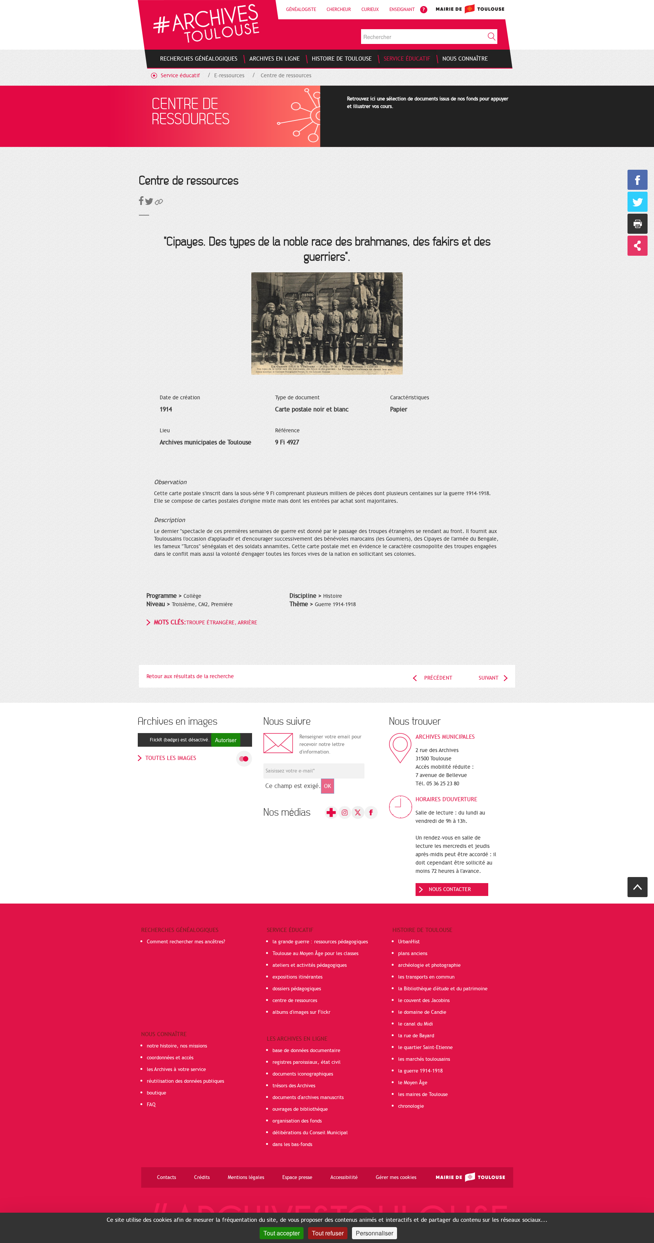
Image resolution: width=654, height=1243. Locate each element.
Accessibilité (344, 1177)
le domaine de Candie (422, 1012)
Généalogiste (301, 9)
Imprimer (638, 224)
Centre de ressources (286, 75)
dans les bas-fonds (292, 1144)
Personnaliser (374, 1233)
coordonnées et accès (170, 1058)
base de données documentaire (306, 1051)
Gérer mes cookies (396, 1177)
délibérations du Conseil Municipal (310, 1133)
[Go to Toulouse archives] (206, 23)
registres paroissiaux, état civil (306, 1062)
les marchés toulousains (424, 1059)
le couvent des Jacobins (424, 1001)
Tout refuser (328, 1233)
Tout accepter (281, 1233)
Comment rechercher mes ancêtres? (186, 942)
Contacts (166, 1177)
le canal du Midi (415, 1024)
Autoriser (226, 740)
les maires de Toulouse (423, 1094)
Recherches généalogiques (179, 930)
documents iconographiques (302, 1074)
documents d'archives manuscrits (308, 1097)
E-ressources (229, 75)
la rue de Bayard (416, 1036)
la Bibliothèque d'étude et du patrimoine (442, 989)
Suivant (488, 678)
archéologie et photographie (429, 965)
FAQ (151, 1105)
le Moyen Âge (412, 1083)
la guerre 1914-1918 (420, 1071)
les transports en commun (426, 977)
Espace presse (297, 1177)
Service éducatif (180, 75)
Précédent (438, 678)
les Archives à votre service (176, 1069)
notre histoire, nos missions (177, 1046)
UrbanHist (409, 942)
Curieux (370, 9)
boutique (156, 1093)
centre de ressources (294, 1001)
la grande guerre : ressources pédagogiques (320, 942)
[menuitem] (198, 59)
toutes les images (170, 758)
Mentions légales (246, 1177)
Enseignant (402, 9)
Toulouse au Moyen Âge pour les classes (315, 954)
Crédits (202, 1177)
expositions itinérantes (297, 977)
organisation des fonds (297, 1121)
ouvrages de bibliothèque (300, 1109)
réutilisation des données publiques (185, 1081)
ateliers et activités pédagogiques (309, 965)
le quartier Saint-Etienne (425, 1047)
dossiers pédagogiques (296, 989)
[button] (159, 203)
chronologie (411, 1106)
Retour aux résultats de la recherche (190, 676)
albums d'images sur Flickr (301, 1012)
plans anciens (412, 954)
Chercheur (339, 9)
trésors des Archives (293, 1086)
